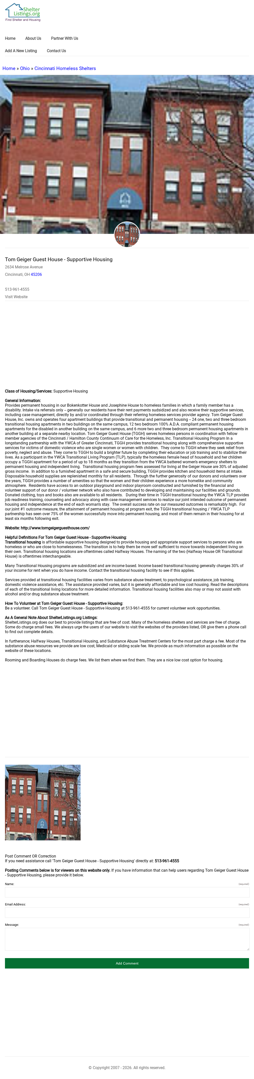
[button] (127, 963)
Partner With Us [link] (64, 38)
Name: (127, 884)
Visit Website (16, 296)
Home (8, 68)
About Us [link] (33, 38)
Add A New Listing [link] (21, 50)
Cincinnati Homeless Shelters (65, 68)
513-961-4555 (17, 289)
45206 (36, 274)
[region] (127, 348)
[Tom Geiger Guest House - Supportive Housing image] (43, 802)
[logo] (23, 12)
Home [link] (10, 38)
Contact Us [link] (56, 50)
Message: (127, 925)
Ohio (25, 68)
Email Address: (127, 904)
